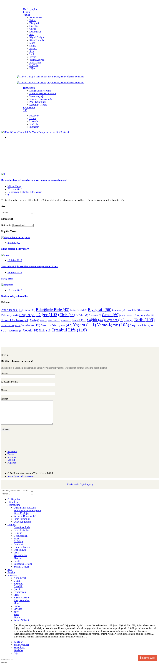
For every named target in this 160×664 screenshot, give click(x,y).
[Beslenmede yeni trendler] (7, 285)
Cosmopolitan (146, 310)
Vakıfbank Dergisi (10, 325)
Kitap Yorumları (144, 315)
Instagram (34, 127)
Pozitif (79, 320)
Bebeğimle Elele (52, 309)
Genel (111, 314)
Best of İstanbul (78, 310)
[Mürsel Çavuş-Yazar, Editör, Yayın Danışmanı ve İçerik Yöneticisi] (50, 76)
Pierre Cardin (54, 320)
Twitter (32, 118)
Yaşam (39, 192)
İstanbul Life (27, 192)
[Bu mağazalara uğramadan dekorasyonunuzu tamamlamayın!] (3, 174)
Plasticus (66, 320)
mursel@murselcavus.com (20, 476)
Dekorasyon (14, 192)
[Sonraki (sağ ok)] (5, 662)
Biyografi (99, 309)
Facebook (34, 115)
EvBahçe (82, 315)
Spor (129, 320)
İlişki (45, 330)
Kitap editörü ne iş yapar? (15, 248)
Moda (34, 320)
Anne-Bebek (12, 309)
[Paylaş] (9, 659)
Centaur (118, 309)
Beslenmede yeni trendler (14, 296)
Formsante (95, 315)
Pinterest (12, 462)
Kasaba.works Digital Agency (80, 484)
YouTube (33, 124)
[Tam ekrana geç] (5, 659)
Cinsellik (133, 309)
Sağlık (96, 320)
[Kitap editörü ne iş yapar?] (15, 237)
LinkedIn (33, 121)
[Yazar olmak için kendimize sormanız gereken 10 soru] (5, 255)
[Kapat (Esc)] (12, 659)
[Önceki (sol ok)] (2, 662)
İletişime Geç (147, 658)
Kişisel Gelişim (15, 320)
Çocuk (30, 330)
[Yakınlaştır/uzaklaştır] (2, 659)
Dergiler (28, 315)
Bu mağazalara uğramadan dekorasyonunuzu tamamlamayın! (34, 180)
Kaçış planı (7, 278)
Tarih (144, 319)
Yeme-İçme (113, 324)
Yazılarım (30, 325)
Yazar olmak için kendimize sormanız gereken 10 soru (29, 266)
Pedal (43, 320)
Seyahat (115, 320)
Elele (67, 315)
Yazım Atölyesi (56, 325)
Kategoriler (6, 225)
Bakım (29, 309)
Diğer (48, 314)
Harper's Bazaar (127, 315)
